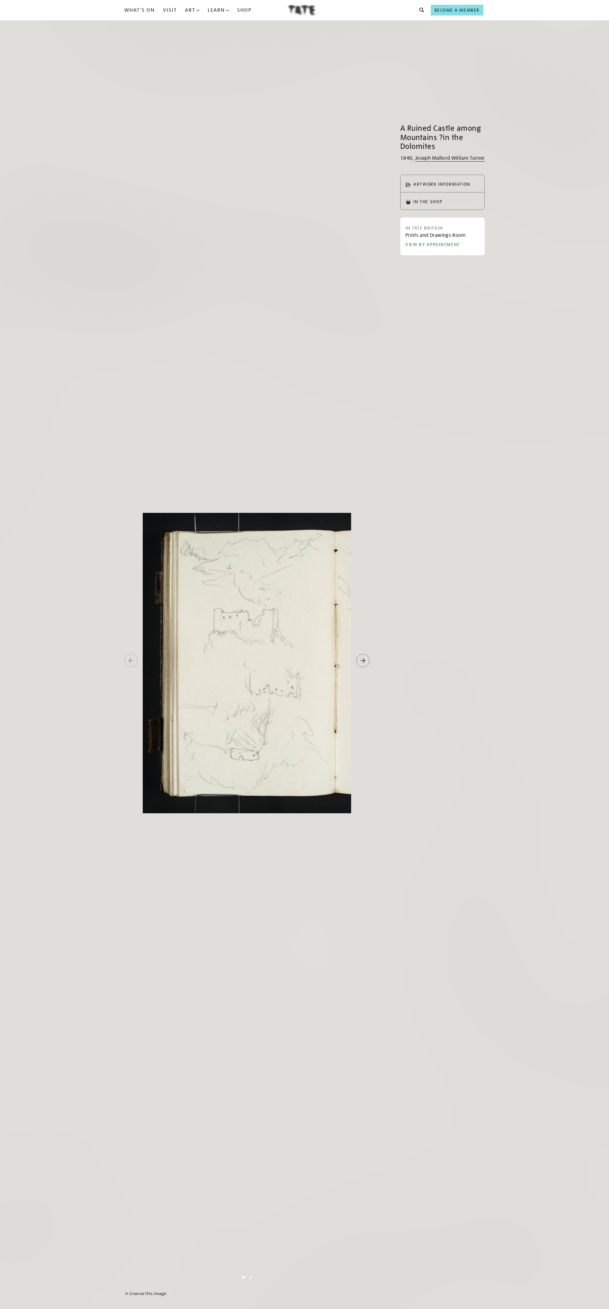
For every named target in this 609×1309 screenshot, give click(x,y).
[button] (419, 10)
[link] (145, 1293)
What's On (139, 10)
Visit (170, 10)
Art (190, 10)
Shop (244, 10)
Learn (216, 10)
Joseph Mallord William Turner (450, 158)
